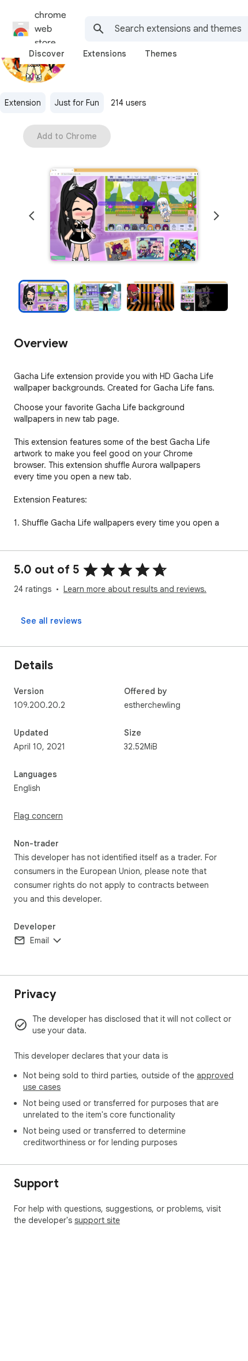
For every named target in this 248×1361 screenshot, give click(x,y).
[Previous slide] (31, 215)
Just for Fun (77, 103)
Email (39, 940)
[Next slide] (216, 215)
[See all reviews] (51, 621)
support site (97, 1220)
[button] (124, 216)
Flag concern (38, 816)
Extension (23, 103)
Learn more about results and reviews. (134, 589)
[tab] (47, 53)
